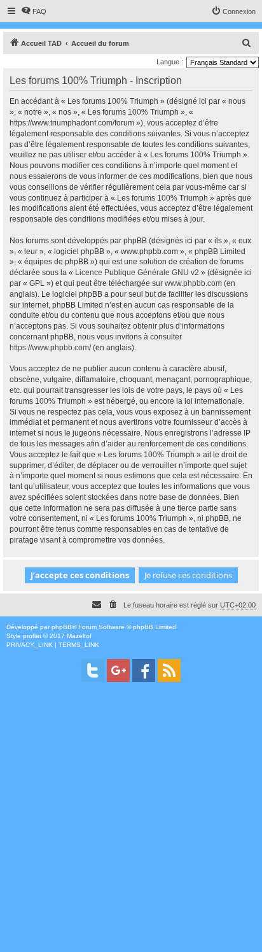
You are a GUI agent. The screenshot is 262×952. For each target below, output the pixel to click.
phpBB (62, 626)
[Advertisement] (131, 821)
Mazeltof (79, 635)
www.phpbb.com (193, 283)
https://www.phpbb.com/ (50, 347)
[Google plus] (118, 670)
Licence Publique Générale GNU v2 (137, 272)
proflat (32, 635)
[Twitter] (92, 670)
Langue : (169, 62)
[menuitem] (33, 11)
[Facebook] (143, 670)
